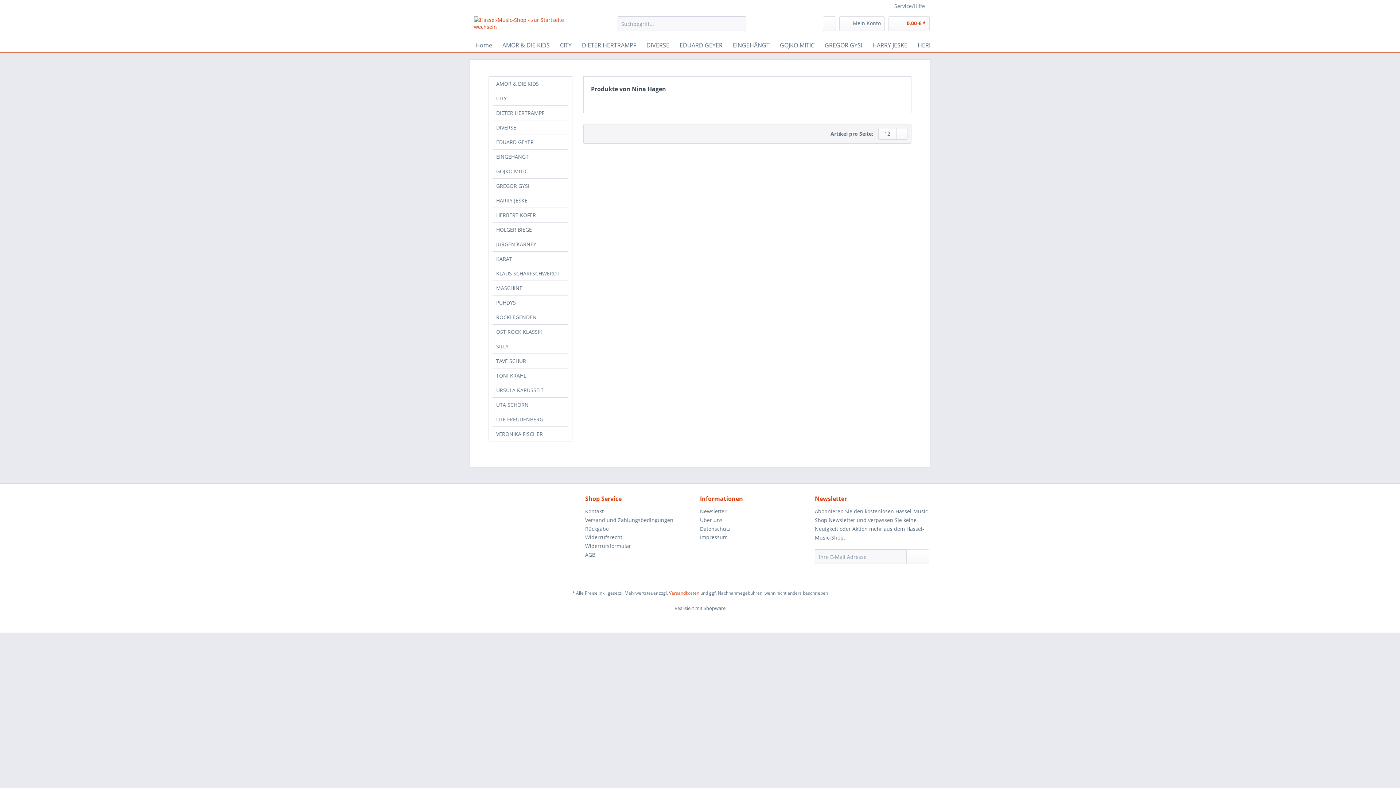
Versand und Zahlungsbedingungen (629, 520)
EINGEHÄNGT (512, 156)
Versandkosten (684, 593)
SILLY (502, 346)
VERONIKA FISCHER (519, 433)
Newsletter (713, 511)
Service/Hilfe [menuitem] (909, 6)
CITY (501, 98)
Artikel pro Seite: (852, 133)
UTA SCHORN (512, 404)
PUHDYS (506, 302)
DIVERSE (506, 127)
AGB (590, 554)
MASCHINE (509, 288)
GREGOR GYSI (512, 185)
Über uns (711, 520)
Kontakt (594, 511)
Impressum (714, 537)
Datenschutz (715, 528)
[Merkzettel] (829, 23)
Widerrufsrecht (603, 537)
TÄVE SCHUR (511, 361)
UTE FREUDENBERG (519, 419)
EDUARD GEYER (515, 142)
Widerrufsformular (608, 545)
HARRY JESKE (512, 200)
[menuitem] (682, 27)
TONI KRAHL (511, 375)
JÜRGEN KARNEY (516, 244)
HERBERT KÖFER (516, 215)
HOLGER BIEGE (514, 229)
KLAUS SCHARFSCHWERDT (528, 273)
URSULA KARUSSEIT (520, 390)
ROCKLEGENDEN (516, 317)
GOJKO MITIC (512, 171)
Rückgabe (597, 528)
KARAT (504, 258)
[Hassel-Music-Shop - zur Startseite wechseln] (529, 25)
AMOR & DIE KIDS (517, 83)
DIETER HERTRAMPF (520, 112)
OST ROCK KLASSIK (519, 331)
